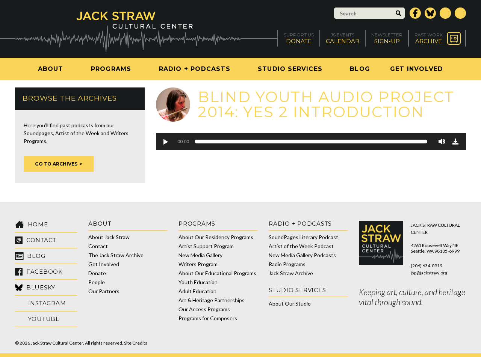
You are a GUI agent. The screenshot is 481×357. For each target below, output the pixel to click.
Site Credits (135, 343)
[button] (165, 141)
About (51, 68)
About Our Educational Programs (217, 273)
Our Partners (103, 291)
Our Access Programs (204, 309)
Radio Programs (287, 264)
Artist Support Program (206, 246)
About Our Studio (290, 303)
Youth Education (198, 282)
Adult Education (197, 291)
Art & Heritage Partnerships (211, 300)
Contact (98, 246)
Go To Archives (56, 164)
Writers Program (198, 264)
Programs (111, 68)
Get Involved (416, 68)
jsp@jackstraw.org (429, 273)
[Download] (455, 142)
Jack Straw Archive (291, 273)
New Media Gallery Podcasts (302, 255)
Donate (97, 273)
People (96, 282)
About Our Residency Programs (215, 237)
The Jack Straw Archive (116, 255)
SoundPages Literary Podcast (303, 237)
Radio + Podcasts (194, 68)
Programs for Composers (207, 318)
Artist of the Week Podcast (301, 246)
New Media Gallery (200, 255)
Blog (360, 68)
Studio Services (290, 68)
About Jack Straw (109, 237)
